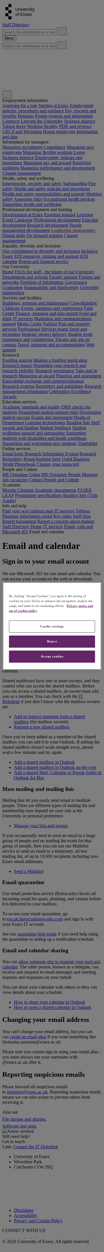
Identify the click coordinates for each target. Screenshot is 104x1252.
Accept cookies (52, 656)
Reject (52, 641)
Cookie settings (52, 626)
